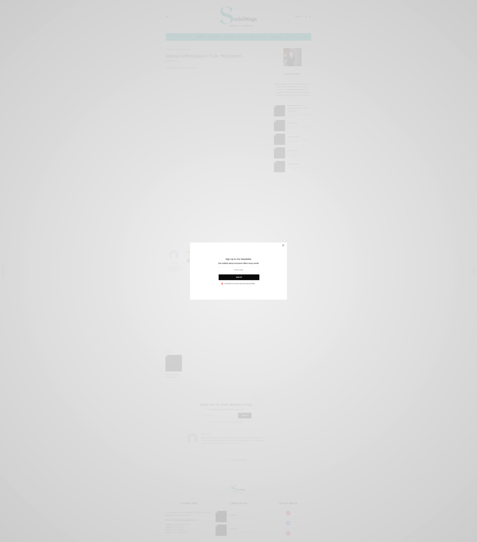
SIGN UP (239, 277)
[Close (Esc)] (283, 246)
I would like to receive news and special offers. (239, 283)
